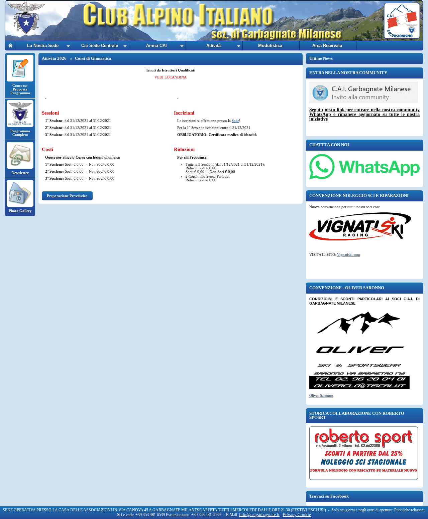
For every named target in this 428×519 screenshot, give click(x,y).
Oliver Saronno (321, 395)
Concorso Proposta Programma (20, 89)
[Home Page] (10, 45)
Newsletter (20, 173)
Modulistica (270, 45)
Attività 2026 (54, 58)
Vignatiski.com (348, 254)
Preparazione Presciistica (67, 196)
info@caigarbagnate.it (259, 514)
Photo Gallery (20, 211)
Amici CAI (156, 45)
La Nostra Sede (43, 45)
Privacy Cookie (297, 514)
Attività (213, 45)
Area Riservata (327, 45)
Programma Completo (20, 133)
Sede (235, 121)
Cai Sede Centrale (99, 45)
